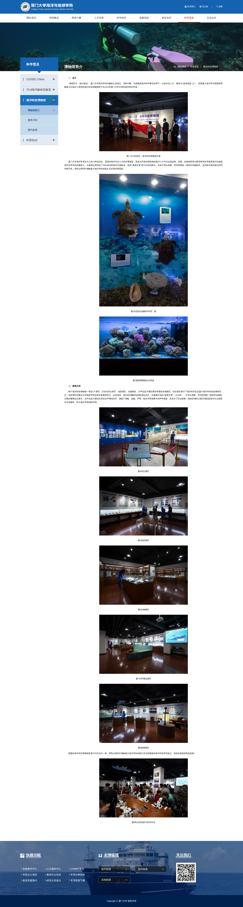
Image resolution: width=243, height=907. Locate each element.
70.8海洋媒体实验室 (38, 89)
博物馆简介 (34, 110)
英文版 (204, 6)
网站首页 (31, 17)
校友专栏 (166, 17)
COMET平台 (77, 869)
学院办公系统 (30, 874)
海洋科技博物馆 (36, 100)
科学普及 (189, 17)
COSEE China (35, 79)
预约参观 (32, 130)
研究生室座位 (54, 880)
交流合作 (211, 17)
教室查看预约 (30, 880)
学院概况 (54, 17)
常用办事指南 (77, 874)
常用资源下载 (77, 880)
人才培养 (99, 17)
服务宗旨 (32, 120)
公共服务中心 (54, 869)
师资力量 (76, 17)
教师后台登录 (54, 874)
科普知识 (31, 140)
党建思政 (144, 17)
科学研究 (121, 17)
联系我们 (191, 6)
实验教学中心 (30, 869)
